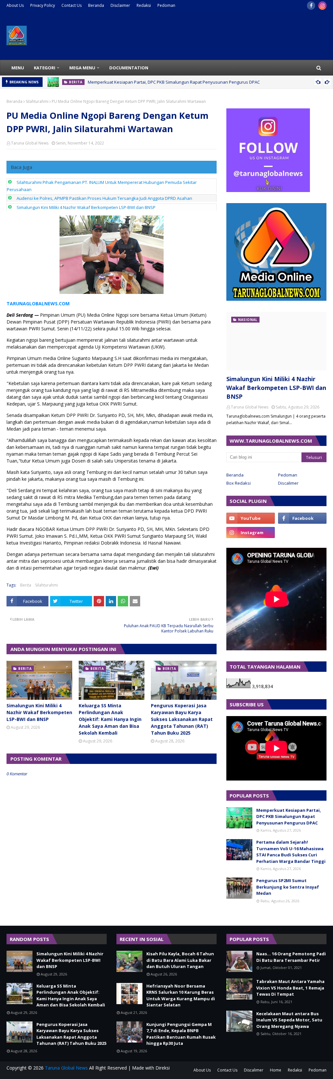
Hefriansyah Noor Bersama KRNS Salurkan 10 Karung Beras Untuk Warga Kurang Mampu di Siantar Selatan (180, 995)
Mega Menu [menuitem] (82, 68)
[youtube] (250, 518)
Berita (25, 585)
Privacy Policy (42, 5)
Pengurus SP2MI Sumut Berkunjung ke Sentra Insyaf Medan (287, 887)
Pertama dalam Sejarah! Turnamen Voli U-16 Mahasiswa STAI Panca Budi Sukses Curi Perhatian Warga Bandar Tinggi (291, 851)
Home (275, 1070)
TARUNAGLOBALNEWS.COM (38, 303)
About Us (15, 5)
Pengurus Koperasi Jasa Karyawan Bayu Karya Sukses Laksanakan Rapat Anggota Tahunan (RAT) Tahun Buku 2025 (182, 719)
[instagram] (322, 5)
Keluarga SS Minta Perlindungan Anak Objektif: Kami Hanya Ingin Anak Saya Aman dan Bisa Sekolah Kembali (110, 719)
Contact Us (71, 5)
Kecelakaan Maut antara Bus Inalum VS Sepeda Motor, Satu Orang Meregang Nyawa (289, 1020)
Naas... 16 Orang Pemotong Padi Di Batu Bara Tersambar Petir (291, 957)
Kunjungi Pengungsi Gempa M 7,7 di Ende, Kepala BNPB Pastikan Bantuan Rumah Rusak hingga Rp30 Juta (181, 1033)
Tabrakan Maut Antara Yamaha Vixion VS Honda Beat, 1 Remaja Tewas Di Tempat (290, 987)
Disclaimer (120, 5)
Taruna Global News (29, 143)
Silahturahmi (37, 101)
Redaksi (144, 5)
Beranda (96, 5)
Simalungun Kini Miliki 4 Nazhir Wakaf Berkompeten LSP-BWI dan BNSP (86, 207)
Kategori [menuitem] (44, 68)
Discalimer (288, 483)
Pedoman (166, 5)
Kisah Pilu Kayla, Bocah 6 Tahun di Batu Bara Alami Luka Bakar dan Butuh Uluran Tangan (180, 960)
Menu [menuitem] (17, 68)
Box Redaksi (238, 483)
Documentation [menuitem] (128, 68)
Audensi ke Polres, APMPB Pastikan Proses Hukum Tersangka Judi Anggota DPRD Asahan (104, 198)
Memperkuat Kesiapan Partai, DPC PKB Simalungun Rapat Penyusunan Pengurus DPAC (174, 82)
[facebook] (311, 5)
